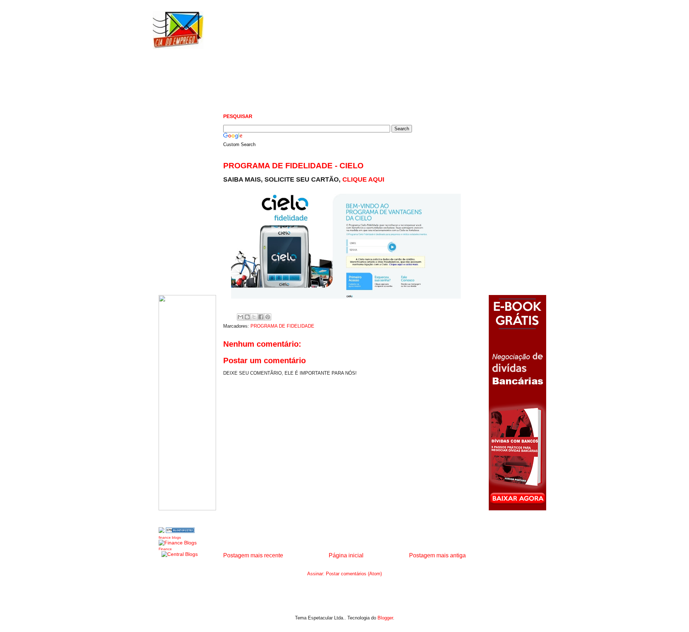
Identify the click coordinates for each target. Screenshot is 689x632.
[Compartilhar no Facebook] (260, 316)
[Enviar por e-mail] (240, 316)
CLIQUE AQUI (363, 179)
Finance (165, 549)
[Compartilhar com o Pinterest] (267, 316)
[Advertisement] (353, 79)
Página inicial (346, 555)
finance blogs (170, 537)
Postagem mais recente (253, 555)
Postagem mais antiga (437, 555)
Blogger (385, 618)
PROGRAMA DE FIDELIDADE (282, 326)
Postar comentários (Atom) (354, 573)
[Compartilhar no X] (254, 316)
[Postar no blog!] (247, 316)
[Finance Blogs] (178, 543)
